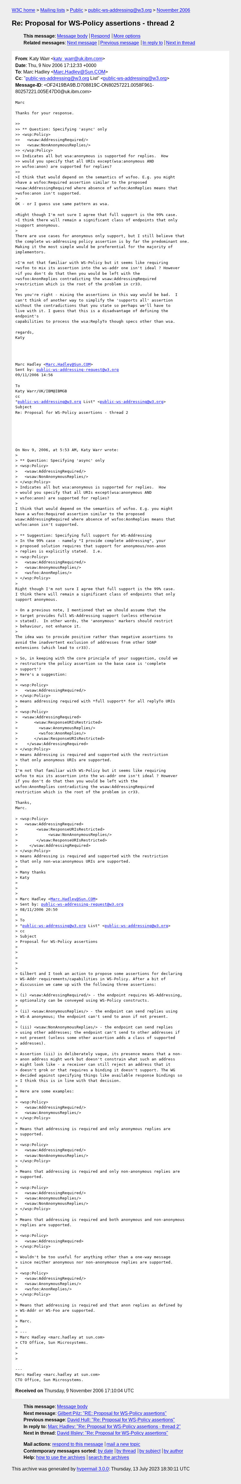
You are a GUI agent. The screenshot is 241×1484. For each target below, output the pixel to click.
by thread (126, 1450)
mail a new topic (123, 1444)
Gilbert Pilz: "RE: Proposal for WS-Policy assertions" (112, 1413)
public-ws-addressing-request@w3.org (77, 369)
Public (76, 10)
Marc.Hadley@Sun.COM (79, 71)
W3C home (23, 10)
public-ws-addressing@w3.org (120, 10)
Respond (100, 36)
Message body (72, 36)
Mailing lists (52, 10)
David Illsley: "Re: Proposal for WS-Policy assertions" (112, 1433)
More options (126, 36)
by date (105, 1450)
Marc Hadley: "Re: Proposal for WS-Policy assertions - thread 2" (114, 1426)
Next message (82, 42)
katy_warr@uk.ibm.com (77, 58)
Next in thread (180, 42)
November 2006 (173, 10)
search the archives (108, 1457)
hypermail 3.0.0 (93, 1468)
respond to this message (77, 1444)
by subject (149, 1450)
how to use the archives (60, 1457)
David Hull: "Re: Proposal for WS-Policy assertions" (121, 1419)
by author (173, 1450)
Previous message (119, 42)
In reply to (153, 42)
